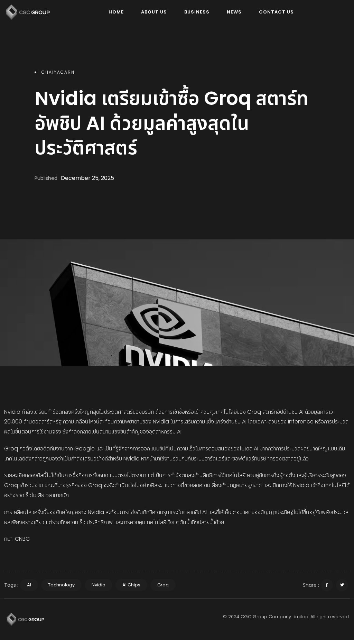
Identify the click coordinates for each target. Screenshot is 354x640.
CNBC (22, 539)
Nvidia (98, 585)
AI (29, 585)
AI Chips (131, 585)
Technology (61, 585)
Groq (163, 585)
